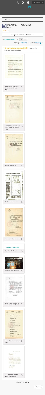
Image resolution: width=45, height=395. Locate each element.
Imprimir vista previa (9, 39)
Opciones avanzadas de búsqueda (23, 35)
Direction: (32, 43)
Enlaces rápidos (28, 2)
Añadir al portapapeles (22, 87)
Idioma (22, 2)
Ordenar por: (17, 43)
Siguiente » (38, 387)
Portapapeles (17, 2)
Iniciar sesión (37, 2)
